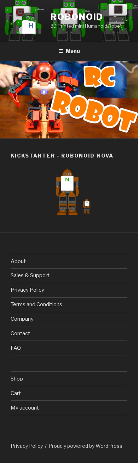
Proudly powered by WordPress (85, 446)
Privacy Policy (27, 290)
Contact (20, 333)
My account (25, 408)
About (18, 261)
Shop (17, 379)
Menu (73, 51)
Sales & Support (30, 275)
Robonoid (77, 17)
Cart (16, 393)
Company (22, 319)
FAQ (16, 348)
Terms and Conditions (36, 304)
